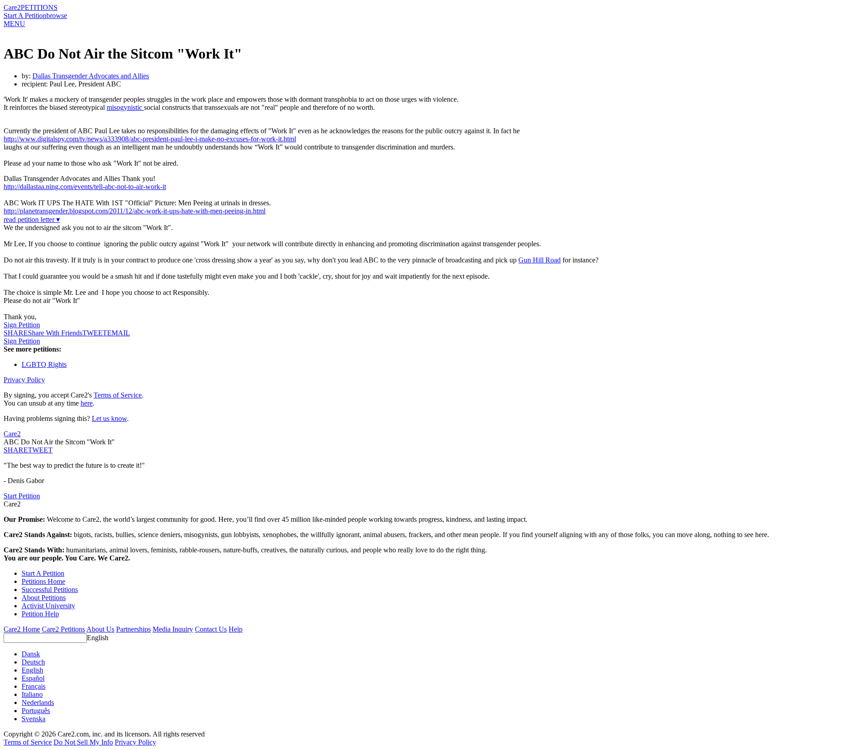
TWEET (94, 333)
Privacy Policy (24, 380)
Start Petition (22, 496)
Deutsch (33, 662)
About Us (100, 629)
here (87, 403)
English (97, 638)
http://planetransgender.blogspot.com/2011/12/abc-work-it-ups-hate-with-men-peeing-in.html (135, 211)
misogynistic (125, 107)
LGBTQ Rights (44, 364)
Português (36, 710)
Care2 (12, 7)
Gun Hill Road (539, 260)
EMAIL (118, 333)
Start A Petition (25, 15)
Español (33, 678)
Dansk (31, 654)
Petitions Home (43, 581)
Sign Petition (22, 325)
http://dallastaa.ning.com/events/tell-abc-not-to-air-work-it (85, 186)
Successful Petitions (50, 589)
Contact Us (211, 629)
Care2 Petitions (63, 629)
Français (33, 686)
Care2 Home (22, 629)
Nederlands (38, 702)
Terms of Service (118, 395)
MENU (14, 23)
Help (236, 629)
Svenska (33, 719)
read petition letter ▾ (32, 219)
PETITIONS (39, 7)
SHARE (16, 450)
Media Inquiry (173, 629)
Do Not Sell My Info (83, 742)
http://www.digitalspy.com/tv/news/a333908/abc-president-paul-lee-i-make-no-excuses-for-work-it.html (150, 139)
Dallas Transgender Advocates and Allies (90, 76)
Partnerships (133, 629)
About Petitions (44, 597)
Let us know (109, 418)
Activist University (48, 606)
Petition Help (40, 614)
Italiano (32, 694)
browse (56, 15)
